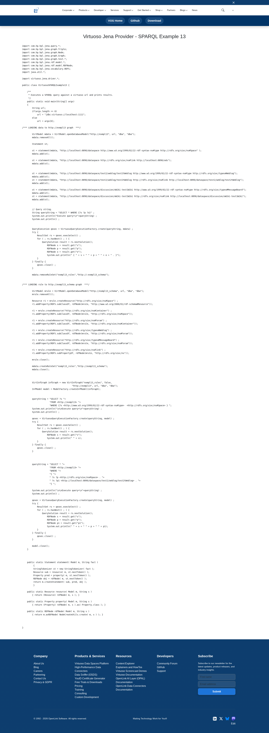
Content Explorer (125, 663)
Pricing (79, 686)
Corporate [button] (67, 10)
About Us (39, 663)
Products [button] (83, 10)
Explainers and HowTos (129, 667)
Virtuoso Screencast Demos (131, 671)
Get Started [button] (143, 10)
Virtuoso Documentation (129, 674)
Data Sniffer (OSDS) (86, 674)
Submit (216, 691)
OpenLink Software (57, 718)
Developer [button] (99, 10)
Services (115, 10)
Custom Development (87, 697)
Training (79, 689)
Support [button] (127, 10)
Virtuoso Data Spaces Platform (92, 663)
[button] (232, 10)
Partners (171, 10)
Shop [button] (157, 10)
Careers (38, 671)
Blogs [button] (182, 10)
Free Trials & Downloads (88, 682)
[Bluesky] (227, 719)
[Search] (223, 10)
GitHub (161, 667)
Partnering (39, 674)
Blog (36, 667)
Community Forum (167, 663)
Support (161, 671)
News (194, 10)
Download (154, 20)
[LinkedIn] (215, 719)
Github (135, 20)
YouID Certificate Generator (90, 678)
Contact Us (40, 678)
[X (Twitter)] (221, 719)
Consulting (81, 693)
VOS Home (115, 20)
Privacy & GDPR (43, 682)
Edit (233, 723)
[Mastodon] (233, 719)
